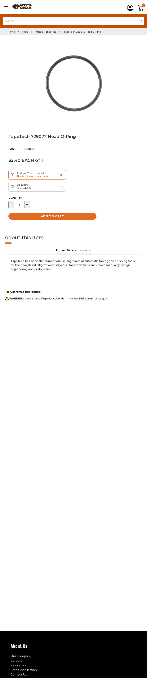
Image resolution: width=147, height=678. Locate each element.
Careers (16, 660)
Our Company (21, 656)
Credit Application (24, 670)
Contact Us (19, 674)
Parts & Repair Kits (45, 31)
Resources (18, 665)
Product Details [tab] (66, 250)
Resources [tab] (85, 250)
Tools (25, 31)
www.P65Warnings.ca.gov (89, 298)
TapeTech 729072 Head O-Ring (82, 31)
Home (11, 31)
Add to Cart (52, 216)
